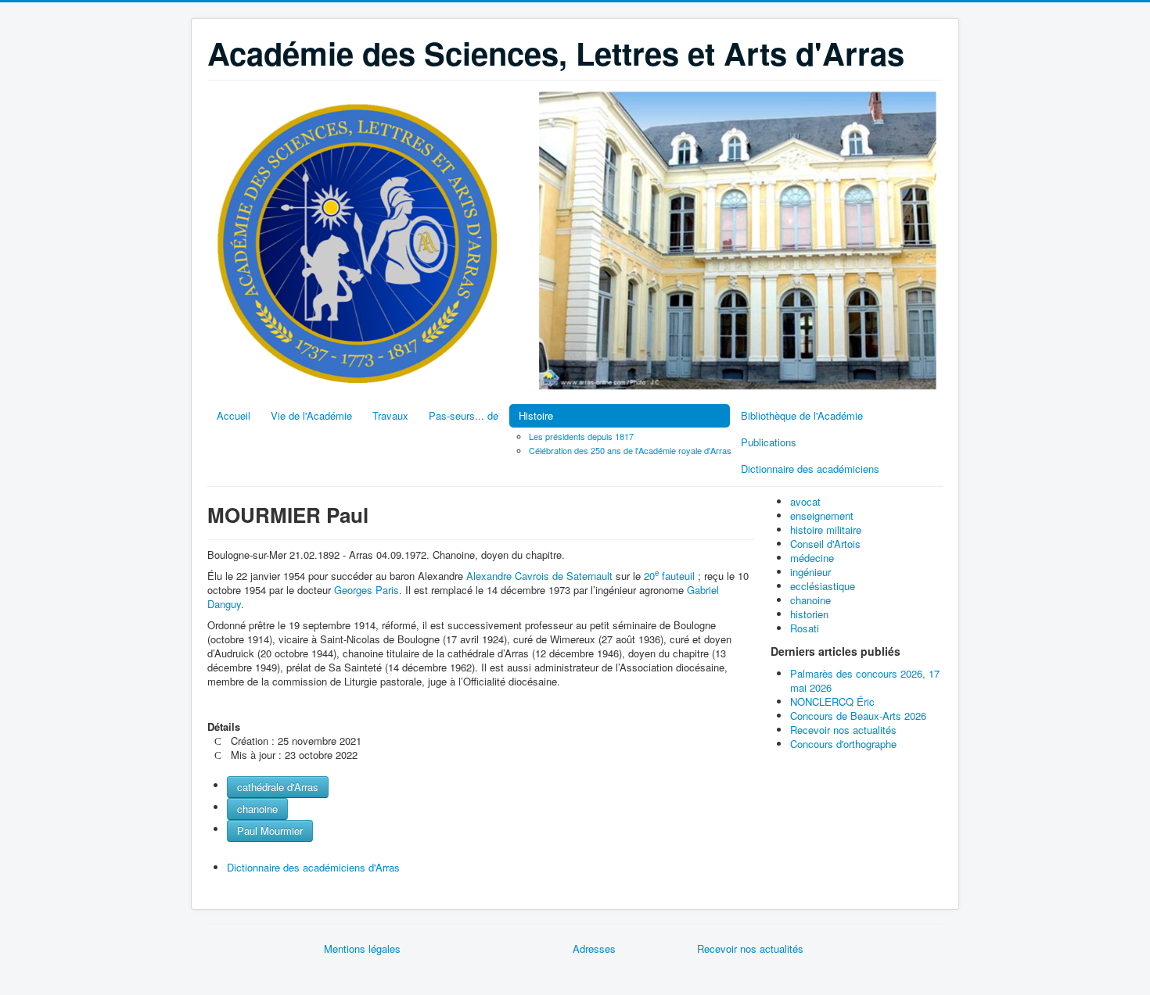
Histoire (536, 415)
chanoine (257, 808)
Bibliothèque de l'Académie (802, 415)
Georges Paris (366, 589)
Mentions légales (362, 948)
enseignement (822, 515)
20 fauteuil (669, 575)
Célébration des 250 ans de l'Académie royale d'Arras (630, 450)
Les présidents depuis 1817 (581, 436)
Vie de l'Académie (311, 415)
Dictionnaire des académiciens (810, 468)
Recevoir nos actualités (750, 948)
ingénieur (810, 571)
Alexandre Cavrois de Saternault (539, 575)
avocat (805, 501)
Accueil (233, 415)
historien (809, 614)
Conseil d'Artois (825, 543)
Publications (768, 442)
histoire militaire (825, 529)
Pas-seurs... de (463, 415)
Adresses (594, 948)
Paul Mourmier (270, 830)
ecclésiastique (822, 585)
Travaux (390, 415)
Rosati (804, 628)
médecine (812, 557)
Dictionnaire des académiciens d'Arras (313, 867)
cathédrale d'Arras (277, 786)
